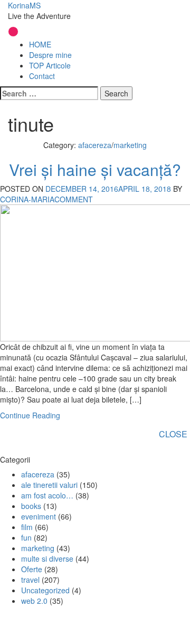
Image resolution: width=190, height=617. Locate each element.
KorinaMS (24, 5)
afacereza (94, 145)
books (31, 506)
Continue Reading (30, 415)
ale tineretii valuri (49, 484)
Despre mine (50, 55)
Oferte (31, 569)
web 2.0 (34, 600)
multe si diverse (47, 558)
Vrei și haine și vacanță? (95, 169)
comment (73, 199)
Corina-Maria (27, 199)
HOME (40, 44)
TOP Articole (50, 65)
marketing (130, 145)
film (27, 527)
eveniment (38, 516)
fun (26, 537)
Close (173, 434)
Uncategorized (45, 590)
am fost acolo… (47, 495)
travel (30, 579)
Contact (42, 76)
